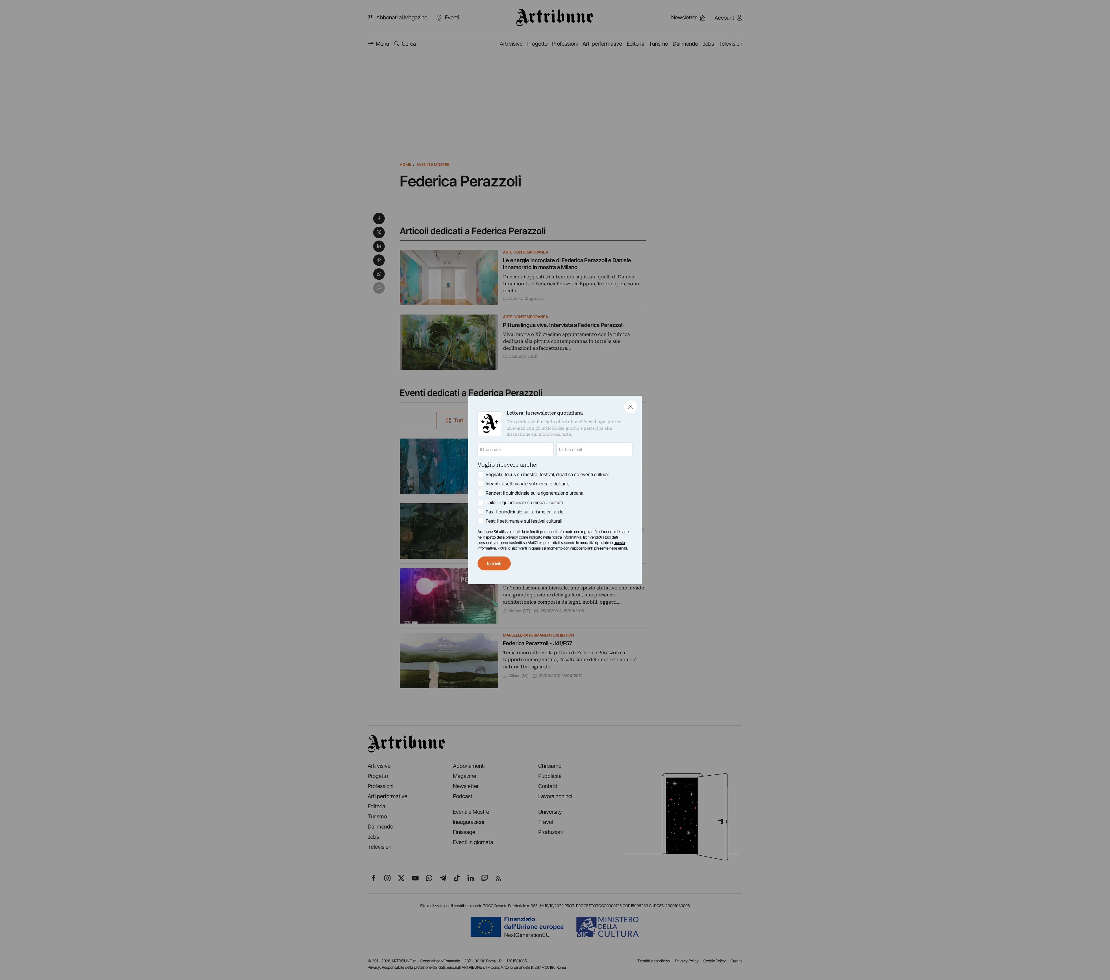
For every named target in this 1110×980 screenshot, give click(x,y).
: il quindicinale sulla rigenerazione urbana (534, 493)
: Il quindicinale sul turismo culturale (525, 512)
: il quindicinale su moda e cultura (524, 502)
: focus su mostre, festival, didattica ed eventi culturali (547, 474)
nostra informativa (566, 537)
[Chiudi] (630, 406)
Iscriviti (494, 563)
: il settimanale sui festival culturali (524, 521)
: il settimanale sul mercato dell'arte (527, 484)
